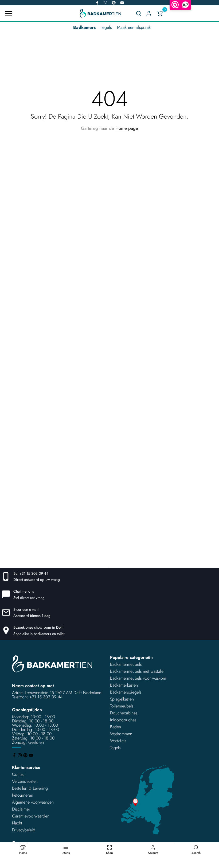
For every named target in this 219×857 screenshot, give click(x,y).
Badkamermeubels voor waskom (138, 678)
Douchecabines (123, 713)
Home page (126, 128)
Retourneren (22, 795)
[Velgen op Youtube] (122, 3)
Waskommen (121, 734)
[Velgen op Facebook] (97, 3)
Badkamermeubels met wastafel (137, 671)
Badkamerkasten (124, 685)
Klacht (17, 823)
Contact (19, 774)
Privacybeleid (23, 830)
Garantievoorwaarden (30, 816)
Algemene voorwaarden (33, 802)
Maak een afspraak (134, 27)
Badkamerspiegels (125, 692)
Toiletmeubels (121, 706)
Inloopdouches (123, 720)
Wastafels (118, 741)
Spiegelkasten (122, 699)
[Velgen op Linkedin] (114, 3)
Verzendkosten (25, 781)
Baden (115, 727)
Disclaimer (21, 809)
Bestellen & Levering (30, 788)
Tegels (106, 27)
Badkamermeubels (126, 664)
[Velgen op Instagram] (105, 3)
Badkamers (84, 27)
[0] (160, 13)
